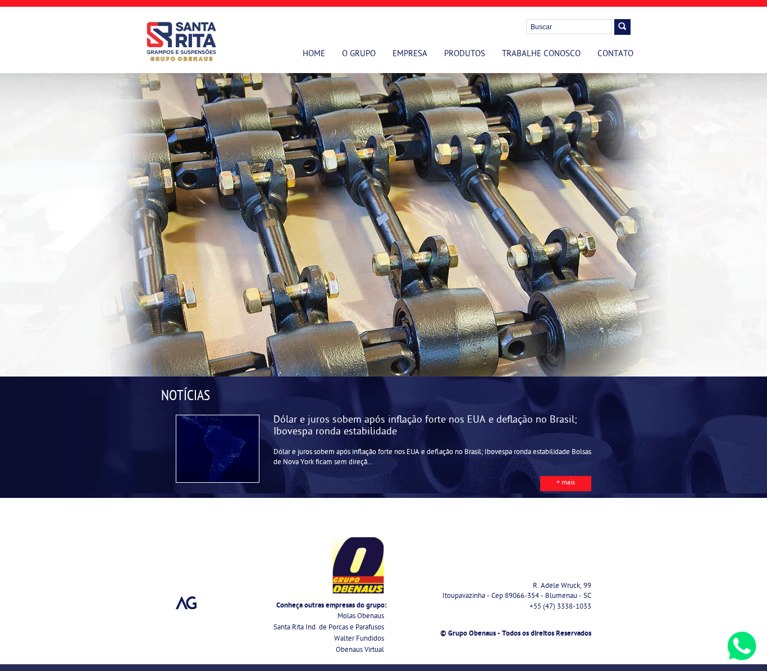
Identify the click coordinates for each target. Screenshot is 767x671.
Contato (615, 54)
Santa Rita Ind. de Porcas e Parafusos (328, 628)
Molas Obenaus (360, 617)
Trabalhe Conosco (541, 54)
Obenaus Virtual (360, 650)
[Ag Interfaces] (186, 603)
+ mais (565, 483)
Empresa (409, 54)
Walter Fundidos (359, 639)
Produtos (464, 54)
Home (314, 54)
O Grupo (359, 54)
